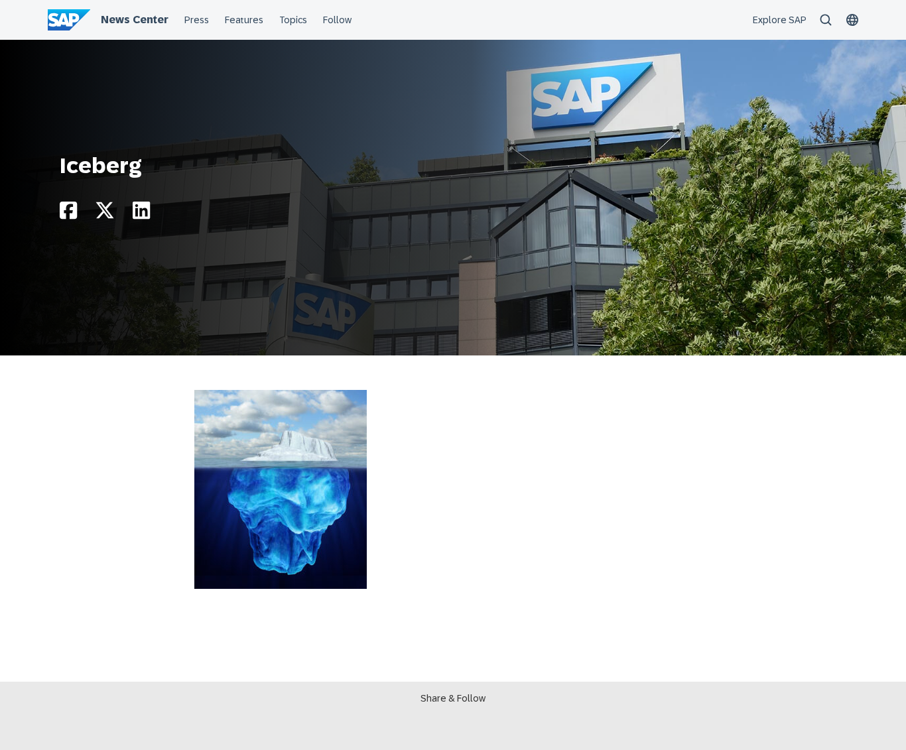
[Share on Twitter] (105, 213)
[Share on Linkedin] (141, 213)
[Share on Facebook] (68, 213)
